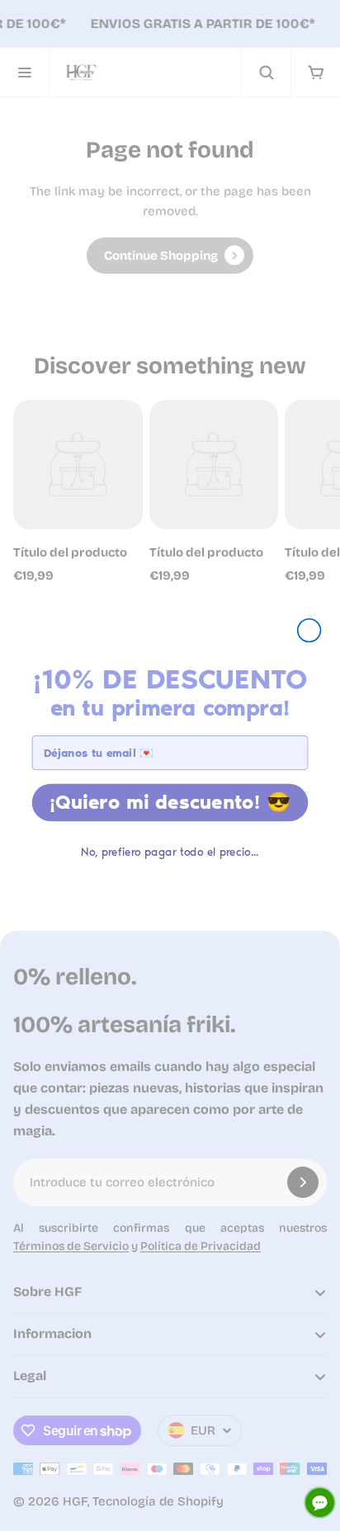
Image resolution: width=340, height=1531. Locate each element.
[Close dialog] (309, 629)
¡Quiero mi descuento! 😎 (170, 802)
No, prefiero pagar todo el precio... (169, 851)
